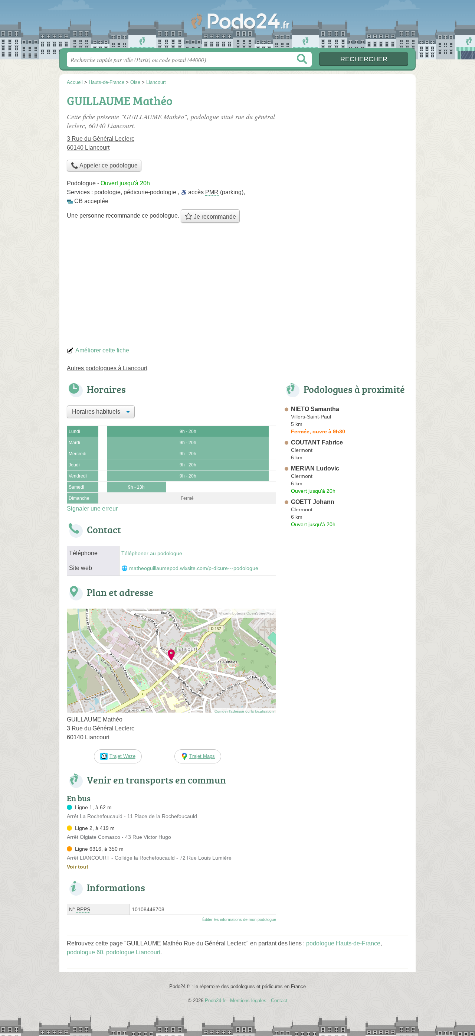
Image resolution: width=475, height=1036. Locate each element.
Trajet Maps (202, 756)
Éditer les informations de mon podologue (239, 919)
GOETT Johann (312, 502)
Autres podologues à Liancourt (107, 368)
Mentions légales (248, 1000)
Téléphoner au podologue (151, 553)
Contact (279, 1000)
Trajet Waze (122, 756)
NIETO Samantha (315, 409)
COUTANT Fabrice (317, 442)
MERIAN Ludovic (315, 468)
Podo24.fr (237, 26)
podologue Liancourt (133, 952)
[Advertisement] (237, 287)
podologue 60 (85, 952)
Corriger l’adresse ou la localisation (244, 711)
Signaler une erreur (92, 508)
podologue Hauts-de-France (343, 943)
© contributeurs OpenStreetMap (246, 613)
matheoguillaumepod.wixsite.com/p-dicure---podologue (193, 568)
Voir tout (77, 867)
